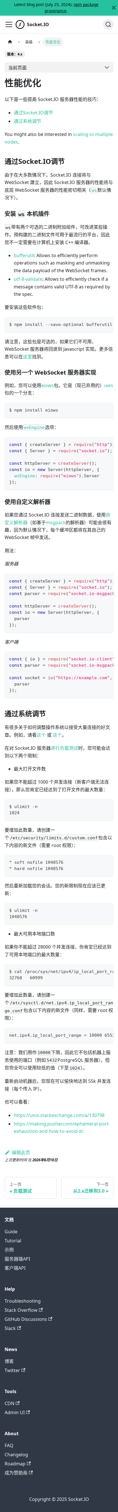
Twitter (12, 1370)
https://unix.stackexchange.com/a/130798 (59, 1115)
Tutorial (13, 1241)
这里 (27, 357)
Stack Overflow (21, 1310)
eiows (47, 385)
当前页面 (17, 68)
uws (108, 385)
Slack (10, 1328)
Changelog (16, 1454)
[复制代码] (106, 324)
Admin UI (15, 1412)
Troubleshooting (23, 1301)
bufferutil (24, 255)
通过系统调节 (27, 121)
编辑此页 (21, 1152)
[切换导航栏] (9, 24)
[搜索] (108, 24)
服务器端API (17, 1259)
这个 (41, 735)
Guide (11, 1231)
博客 (9, 1361)
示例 (9, 1250)
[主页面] (10, 42)
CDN (9, 1403)
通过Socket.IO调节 (33, 113)
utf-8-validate (28, 279)
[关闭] (113, 8)
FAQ (9, 1445)
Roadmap (15, 1464)
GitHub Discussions (26, 1319)
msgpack (56, 522)
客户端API (15, 1268)
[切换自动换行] (96, 324)
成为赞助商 (16, 1473)
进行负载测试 (64, 748)
